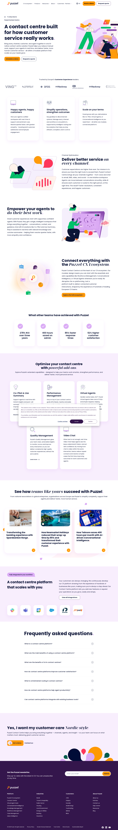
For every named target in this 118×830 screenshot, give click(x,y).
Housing (39, 805)
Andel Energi (69, 805)
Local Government (42, 808)
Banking (39, 813)
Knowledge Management (14, 808)
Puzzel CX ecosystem (13, 798)
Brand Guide (66, 827)
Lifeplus (68, 800)
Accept (77, 421)
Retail (38, 798)
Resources (45, 3)
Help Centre (96, 805)
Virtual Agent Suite (12, 803)
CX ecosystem (27, 3)
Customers (60, 3)
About (53, 3)
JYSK (67, 798)
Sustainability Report (77, 827)
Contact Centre (12, 800)
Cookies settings (63, 421)
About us (95, 798)
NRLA (67, 813)
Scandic (68, 803)
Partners (67, 3)
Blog (94, 810)
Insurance (40, 816)
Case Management (13, 813)
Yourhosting (69, 808)
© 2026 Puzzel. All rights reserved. (15, 827)
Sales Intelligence (12, 816)
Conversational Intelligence (15, 805)
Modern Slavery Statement (44, 827)
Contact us (96, 803)
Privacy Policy (30, 827)
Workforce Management (14, 810)
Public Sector (40, 803)
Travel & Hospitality (42, 800)
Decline (90, 421)
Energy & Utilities (41, 810)
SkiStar (68, 810)
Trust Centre (57, 827)
